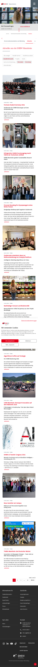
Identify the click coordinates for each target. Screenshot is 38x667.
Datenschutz (31, 643)
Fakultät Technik (16, 55)
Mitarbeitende (5, 609)
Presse (4, 606)
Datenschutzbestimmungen (29, 321)
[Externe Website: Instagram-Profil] (3, 643)
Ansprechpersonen (24, 594)
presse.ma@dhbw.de (25, 26)
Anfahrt (24, 636)
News (3, 623)
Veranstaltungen (6, 626)
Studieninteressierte (7, 594)
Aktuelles (29, 41)
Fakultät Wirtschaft (8, 59)
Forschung (28, 62)
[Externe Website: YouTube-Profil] (11, 643)
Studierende (5, 597)
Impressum (22, 643)
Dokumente (23, 606)
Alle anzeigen (7, 55)
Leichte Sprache (24, 650)
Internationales (7, 65)
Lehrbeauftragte (6, 603)
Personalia (20, 62)
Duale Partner (5, 600)
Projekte (17, 59)
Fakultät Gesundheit (28, 55)
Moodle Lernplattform (25, 600)
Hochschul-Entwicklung (9, 62)
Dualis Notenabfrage (25, 603)
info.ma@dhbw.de (27, 633)
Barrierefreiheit (23, 646)
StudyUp (22, 597)
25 (27, 580)
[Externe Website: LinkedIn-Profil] (7, 643)
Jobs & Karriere (23, 609)
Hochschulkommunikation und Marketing (14, 41)
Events (23, 59)
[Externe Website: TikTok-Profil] (15, 643)
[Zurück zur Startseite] (19, 656)
